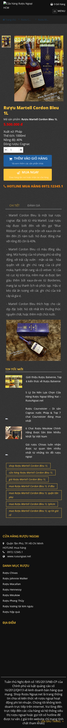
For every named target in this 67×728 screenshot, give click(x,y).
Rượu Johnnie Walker (15, 578)
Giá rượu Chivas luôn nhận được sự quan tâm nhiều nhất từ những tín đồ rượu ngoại (43, 450)
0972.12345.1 (15, 552)
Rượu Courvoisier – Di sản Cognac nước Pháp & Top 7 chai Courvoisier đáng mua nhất (43, 414)
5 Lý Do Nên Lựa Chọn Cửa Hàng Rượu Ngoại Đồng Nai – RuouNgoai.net (43, 396)
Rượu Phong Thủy (13, 600)
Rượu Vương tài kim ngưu (18, 606)
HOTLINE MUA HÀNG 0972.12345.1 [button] (34, 186)
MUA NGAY (28, 174)
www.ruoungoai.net (19, 556)
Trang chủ (10, 19)
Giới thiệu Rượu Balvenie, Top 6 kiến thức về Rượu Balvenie (44, 379)
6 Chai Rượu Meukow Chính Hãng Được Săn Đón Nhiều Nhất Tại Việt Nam (43, 432)
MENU (61, 11)
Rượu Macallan (12, 584)
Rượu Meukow (11, 595)
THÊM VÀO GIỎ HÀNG (30, 160)
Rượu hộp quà (11, 612)
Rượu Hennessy (12, 589)
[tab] (14, 205)
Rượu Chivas (10, 573)
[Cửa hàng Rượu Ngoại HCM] (18, 5)
